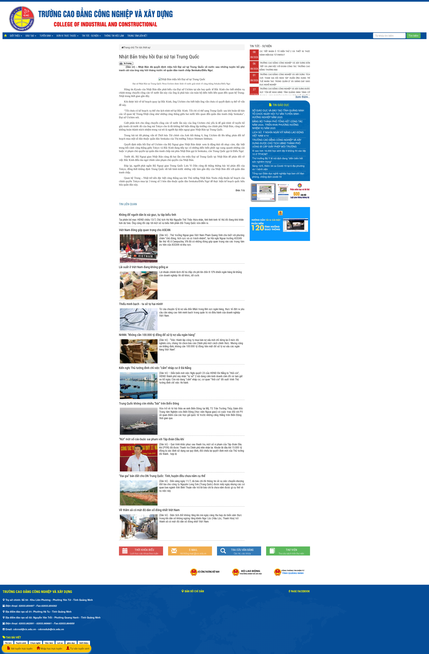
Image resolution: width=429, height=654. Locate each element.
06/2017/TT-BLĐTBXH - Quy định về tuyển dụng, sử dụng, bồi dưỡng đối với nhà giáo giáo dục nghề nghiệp (278, 147)
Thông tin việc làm (114, 35)
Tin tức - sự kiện (90, 35)
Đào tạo (30, 35)
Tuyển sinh (45, 35)
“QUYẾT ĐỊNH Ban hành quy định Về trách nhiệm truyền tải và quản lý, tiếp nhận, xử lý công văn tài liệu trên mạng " (278, 169)
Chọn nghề (35, 642)
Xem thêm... (302, 97)
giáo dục (71, 642)
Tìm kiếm (413, 35)
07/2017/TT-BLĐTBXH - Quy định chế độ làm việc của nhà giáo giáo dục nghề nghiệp (278, 138)
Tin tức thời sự (142, 47)
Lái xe (60, 642)
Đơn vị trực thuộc (66, 35)
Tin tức (8, 642)
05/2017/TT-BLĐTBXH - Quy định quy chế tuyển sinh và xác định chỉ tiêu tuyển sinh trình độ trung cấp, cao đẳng (278, 158)
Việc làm (49, 642)
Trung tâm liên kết (137, 35)
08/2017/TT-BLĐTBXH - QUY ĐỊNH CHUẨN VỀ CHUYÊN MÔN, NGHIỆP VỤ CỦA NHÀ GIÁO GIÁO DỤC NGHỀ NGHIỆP (277, 129)
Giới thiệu (15, 35)
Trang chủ (129, 47)
